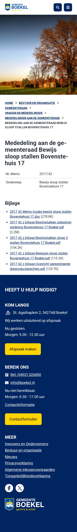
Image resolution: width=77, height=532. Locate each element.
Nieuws (11, 457)
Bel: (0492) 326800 (25, 375)
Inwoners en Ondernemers (26, 444)
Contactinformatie (20, 405)
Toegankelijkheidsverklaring (27, 476)
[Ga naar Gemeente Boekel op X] (19, 488)
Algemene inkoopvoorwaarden (30, 469)
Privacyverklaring (19, 463)
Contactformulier (23, 419)
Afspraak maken (22, 349)
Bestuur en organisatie (23, 450)
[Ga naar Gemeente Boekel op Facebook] (9, 488)
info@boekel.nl (22, 382)
